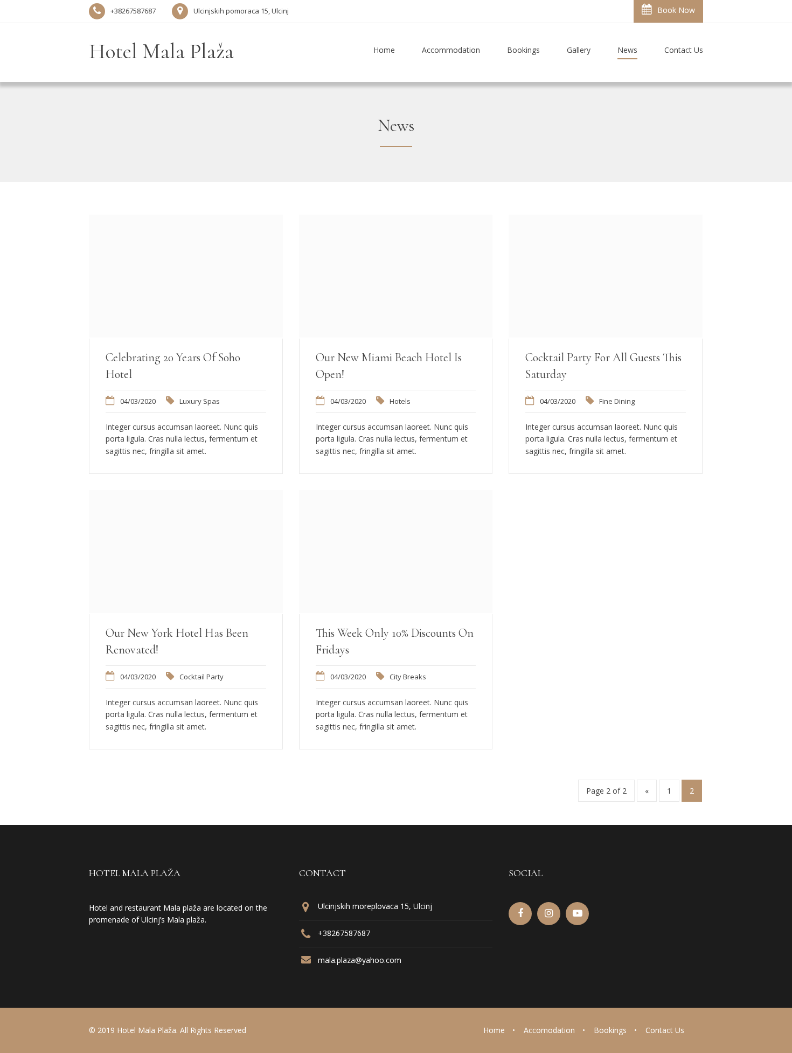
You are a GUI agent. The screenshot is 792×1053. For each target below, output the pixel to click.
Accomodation (549, 1030)
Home (494, 1030)
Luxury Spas (199, 401)
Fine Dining (617, 401)
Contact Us (664, 1030)
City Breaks (408, 677)
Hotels (400, 401)
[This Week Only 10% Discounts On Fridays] (396, 610)
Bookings (610, 1030)
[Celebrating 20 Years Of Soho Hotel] (186, 334)
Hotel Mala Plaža (161, 51)
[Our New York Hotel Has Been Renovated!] (186, 610)
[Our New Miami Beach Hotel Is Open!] (396, 334)
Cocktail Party (201, 677)
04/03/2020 (138, 401)
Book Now (676, 10)
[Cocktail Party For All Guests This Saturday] (606, 334)
